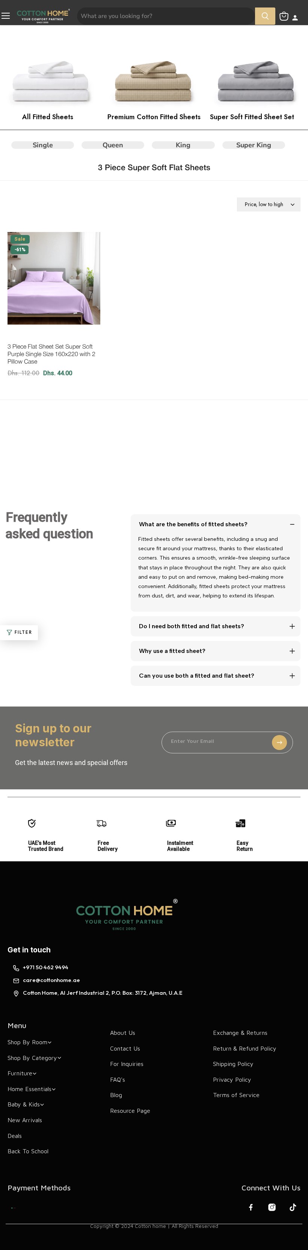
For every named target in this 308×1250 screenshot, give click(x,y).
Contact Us (125, 1048)
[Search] (265, 16)
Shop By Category (32, 1057)
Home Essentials (29, 1088)
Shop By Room (27, 1042)
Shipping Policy (233, 1063)
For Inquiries (126, 1063)
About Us (122, 1032)
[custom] (13, 1208)
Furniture (20, 1073)
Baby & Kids (24, 1104)
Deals (15, 1135)
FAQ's (117, 1079)
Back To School (28, 1151)
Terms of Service (236, 1094)
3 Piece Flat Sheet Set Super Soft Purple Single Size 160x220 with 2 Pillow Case (51, 354)
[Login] (295, 18)
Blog (116, 1094)
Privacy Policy (232, 1079)
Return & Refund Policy (244, 1048)
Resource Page (130, 1110)
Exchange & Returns (240, 1032)
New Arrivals (25, 1120)
